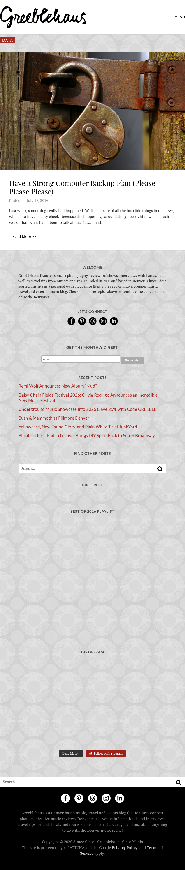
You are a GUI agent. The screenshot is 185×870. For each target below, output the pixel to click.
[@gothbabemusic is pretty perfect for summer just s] (42, 674)
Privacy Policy (125, 848)
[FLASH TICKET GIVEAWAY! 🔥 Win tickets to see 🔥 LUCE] (92, 703)
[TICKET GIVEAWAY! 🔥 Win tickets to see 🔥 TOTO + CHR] (92, 674)
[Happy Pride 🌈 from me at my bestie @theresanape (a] (142, 732)
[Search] (159, 469)
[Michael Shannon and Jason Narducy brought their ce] (42, 703)
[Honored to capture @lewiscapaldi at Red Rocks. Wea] (92, 732)
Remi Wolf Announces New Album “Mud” (57, 385)
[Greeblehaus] (43, 17)
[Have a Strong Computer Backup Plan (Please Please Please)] (92, 111)
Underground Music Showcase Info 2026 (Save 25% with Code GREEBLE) (88, 409)
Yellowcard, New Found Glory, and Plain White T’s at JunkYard (77, 426)
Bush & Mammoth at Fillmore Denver (53, 417)
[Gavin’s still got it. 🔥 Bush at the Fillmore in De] (142, 703)
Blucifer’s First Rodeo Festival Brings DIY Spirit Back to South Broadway (86, 435)
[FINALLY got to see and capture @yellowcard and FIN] (42, 732)
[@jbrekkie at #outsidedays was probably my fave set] (142, 674)
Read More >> (24, 236)
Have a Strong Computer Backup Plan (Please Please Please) (82, 187)
